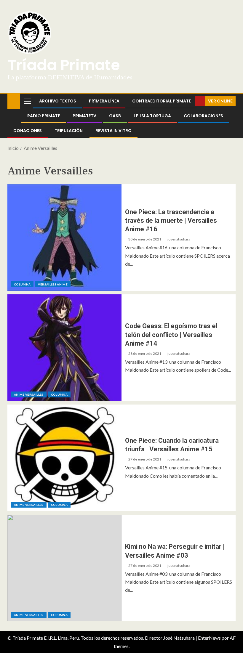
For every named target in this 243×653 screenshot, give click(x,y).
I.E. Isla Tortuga (152, 116)
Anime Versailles (29, 394)
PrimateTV (84, 116)
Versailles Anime (53, 284)
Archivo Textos (57, 101)
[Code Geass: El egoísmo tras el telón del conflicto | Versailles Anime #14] (64, 347)
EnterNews (209, 638)
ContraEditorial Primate (161, 101)
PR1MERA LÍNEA (104, 101)
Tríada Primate (63, 65)
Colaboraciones (203, 116)
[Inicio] (14, 100)
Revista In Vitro (113, 131)
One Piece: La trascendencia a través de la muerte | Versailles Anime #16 (171, 220)
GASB (115, 116)
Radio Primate (43, 116)
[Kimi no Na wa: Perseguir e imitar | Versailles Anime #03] (64, 568)
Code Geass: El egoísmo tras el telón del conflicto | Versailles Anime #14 (171, 334)
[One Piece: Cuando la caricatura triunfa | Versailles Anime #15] (64, 458)
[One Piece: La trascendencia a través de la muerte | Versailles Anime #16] (64, 237)
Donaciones (27, 131)
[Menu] (27, 101)
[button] (27, 101)
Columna (22, 284)
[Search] (190, 101)
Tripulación (69, 131)
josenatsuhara (178, 239)
